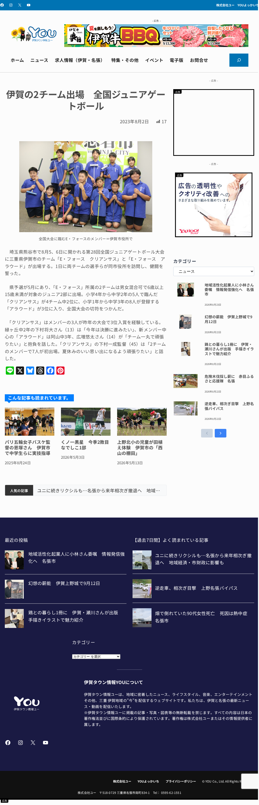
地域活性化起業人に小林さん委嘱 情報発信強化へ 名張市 (229, 290)
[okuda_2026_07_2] (156, 45)
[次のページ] (220, 433)
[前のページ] (207, 433)
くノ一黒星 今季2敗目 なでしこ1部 (86, 444)
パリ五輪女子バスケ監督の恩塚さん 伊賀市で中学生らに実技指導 (27, 447)
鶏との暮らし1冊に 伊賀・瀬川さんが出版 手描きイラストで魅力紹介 (229, 349)
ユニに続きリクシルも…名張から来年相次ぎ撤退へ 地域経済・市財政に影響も (99, 490)
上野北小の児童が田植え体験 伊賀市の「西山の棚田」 (140, 447)
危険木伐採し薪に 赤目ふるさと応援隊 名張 (229, 378)
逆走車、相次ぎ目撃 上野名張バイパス (229, 406)
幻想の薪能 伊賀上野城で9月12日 (228, 319)
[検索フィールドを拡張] (238, 60)
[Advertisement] (213, 121)
